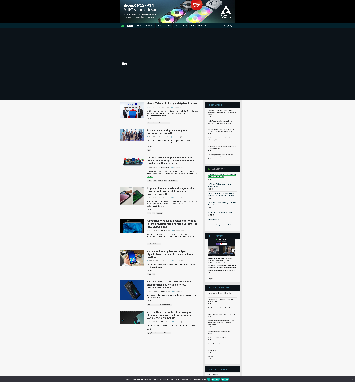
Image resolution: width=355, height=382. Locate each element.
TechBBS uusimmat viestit (219, 287)
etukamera (159, 213)
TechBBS (168, 26)
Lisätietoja (225, 379)
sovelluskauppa (172, 180)
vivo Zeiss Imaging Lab (163, 122)
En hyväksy (215, 379)
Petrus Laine (165, 107)
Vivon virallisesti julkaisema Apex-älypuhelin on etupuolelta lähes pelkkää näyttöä (170, 254)
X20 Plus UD (155, 304)
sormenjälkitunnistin (165, 304)
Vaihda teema (202, 26)
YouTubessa (220, 263)
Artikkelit (149, 26)
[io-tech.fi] (127, 26)
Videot (160, 26)
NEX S (154, 243)
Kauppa (192, 26)
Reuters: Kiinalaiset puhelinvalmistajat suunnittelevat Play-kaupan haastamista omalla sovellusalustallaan (170, 160)
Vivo (149, 122)
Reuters (160, 180)
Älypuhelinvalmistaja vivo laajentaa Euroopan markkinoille (167, 132)
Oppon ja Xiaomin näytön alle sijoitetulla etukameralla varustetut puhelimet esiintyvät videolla (170, 191)
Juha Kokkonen (164, 167)
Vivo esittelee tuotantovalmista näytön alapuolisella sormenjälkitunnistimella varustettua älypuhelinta (169, 315)
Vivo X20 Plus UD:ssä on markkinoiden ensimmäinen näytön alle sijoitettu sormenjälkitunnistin (169, 284)
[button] (225, 25)
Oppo (155, 180)
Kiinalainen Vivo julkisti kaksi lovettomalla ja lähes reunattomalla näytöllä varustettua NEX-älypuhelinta (172, 223)
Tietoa (176, 26)
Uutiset (138, 26)
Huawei (150, 180)
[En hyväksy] (353, 379)
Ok (208, 379)
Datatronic (217, 169)
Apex (149, 274)
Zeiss (153, 122)
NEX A (149, 243)
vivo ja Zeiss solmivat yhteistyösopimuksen (172, 103)
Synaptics (150, 333)
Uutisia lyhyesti (215, 105)
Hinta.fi (184, 26)
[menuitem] (139, 25)
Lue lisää (150, 119)
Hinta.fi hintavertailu (212, 374)
